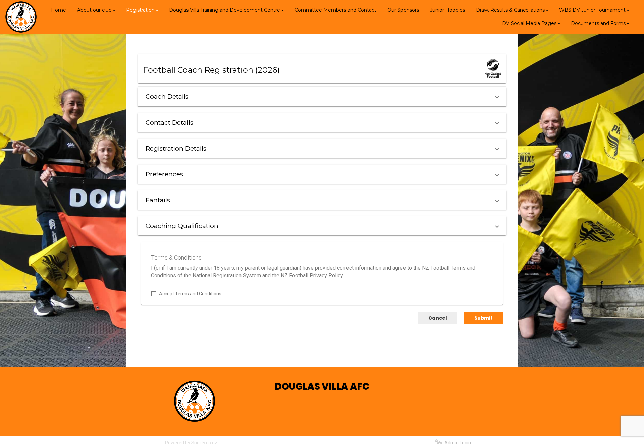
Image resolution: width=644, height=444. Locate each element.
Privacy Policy (326, 275)
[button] (322, 96)
